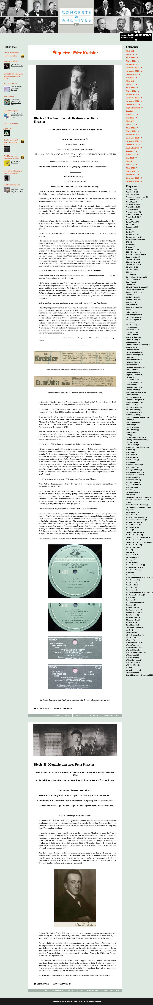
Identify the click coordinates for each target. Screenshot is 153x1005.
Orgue (130, 510)
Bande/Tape (132, 222)
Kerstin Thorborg (134, 412)
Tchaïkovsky (132, 615)
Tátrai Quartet (132, 625)
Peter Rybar (131, 515)
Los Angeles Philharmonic (137, 440)
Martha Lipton (132, 457)
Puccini (130, 530)
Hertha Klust (132, 370)
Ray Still (130, 552)
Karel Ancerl (132, 405)
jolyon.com (8, 128)
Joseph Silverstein (134, 402)
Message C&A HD (134, 470)
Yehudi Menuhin (134, 670)
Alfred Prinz (131, 202)
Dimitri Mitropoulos (135, 289)
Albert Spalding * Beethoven (16, 162)
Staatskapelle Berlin (111, 715)
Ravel (129, 550)
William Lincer (132, 657)
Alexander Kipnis (134, 199)
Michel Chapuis (133, 477)
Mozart (130, 490)
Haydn (130, 357)
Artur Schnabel (133, 217)
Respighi (130, 560)
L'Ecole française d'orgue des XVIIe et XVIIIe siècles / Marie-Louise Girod (17, 190)
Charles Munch (133, 262)
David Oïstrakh (133, 279)
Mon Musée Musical (11, 53)
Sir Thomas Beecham (135, 595)
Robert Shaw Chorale (135, 565)
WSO (129, 667)
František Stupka (134, 325)
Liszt (129, 435)
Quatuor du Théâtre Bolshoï (138, 537)
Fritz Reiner (132, 332)
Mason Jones (132, 460)
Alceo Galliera (132, 194)
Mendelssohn (92, 990)
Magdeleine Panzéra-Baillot (138, 447)
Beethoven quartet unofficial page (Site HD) (11, 142)
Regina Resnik (132, 557)
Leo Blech (94, 715)
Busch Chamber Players (136, 254)
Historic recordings (11, 124)
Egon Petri (131, 302)
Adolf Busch (132, 192)
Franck (130, 322)
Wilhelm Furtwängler (136, 652)
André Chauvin (133, 207)
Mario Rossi (131, 455)
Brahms (67, 715)
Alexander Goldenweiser (137, 197)
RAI (128, 547)
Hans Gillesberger (134, 355)
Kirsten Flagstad (133, 415)
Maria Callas (132, 452)
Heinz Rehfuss (133, 362)
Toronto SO (131, 622)
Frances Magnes (133, 319)
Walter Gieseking (134, 642)
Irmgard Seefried (134, 382)
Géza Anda (131, 347)
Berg (129, 229)
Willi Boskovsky (133, 662)
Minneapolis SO (133, 480)
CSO (129, 272)
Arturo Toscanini (134, 214)
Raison (135, 547)
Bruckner (131, 247)
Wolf (129, 665)
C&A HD (68, 708)
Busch (137, 252)
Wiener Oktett (132, 650)
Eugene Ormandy (134, 307)
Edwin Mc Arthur (133, 299)
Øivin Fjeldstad (133, 672)
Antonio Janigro (133, 212)
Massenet (131, 462)
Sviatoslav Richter (134, 610)
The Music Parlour (10, 56)
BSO (129, 252)
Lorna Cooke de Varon (136, 437)
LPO (129, 442)
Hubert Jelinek (133, 372)
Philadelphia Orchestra (136, 517)
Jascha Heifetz (133, 390)
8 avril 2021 (57, 984)
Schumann (131, 590)
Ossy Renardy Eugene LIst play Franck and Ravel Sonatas (16, 102)
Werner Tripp (132, 645)
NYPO (130, 502)
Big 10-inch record (10, 83)
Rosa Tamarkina (133, 570)
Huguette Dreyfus (134, 375)
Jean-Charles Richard (136, 392)
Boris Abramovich (134, 237)
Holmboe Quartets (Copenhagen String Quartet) (17, 115)
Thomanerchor (133, 620)
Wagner (130, 640)
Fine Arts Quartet (134, 317)
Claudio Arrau (132, 269)
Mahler (130, 450)
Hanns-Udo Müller (134, 352)
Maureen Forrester (134, 465)
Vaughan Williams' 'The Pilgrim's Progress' (16, 88)
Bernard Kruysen (134, 234)
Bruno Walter (132, 249)
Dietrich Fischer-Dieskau (137, 287)
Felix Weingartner (134, 314)
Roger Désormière (134, 567)
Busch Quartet (133, 257)
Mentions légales (94, 1001)
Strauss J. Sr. (132, 607)
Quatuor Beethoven (135, 532)
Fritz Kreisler (80, 715)
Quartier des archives (12, 185)
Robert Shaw (132, 562)
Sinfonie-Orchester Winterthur (139, 592)
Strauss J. (131, 605)
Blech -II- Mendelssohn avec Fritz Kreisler (64, 764)
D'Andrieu (131, 274)
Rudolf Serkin (132, 585)
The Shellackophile (11, 111)
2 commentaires (44, 984)
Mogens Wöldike (133, 485)
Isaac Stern (131, 385)
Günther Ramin (133, 350)
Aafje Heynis (132, 189)
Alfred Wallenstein (134, 204)
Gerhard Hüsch (133, 337)
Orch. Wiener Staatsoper (137, 505)
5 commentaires (44, 708)
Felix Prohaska (132, 312)
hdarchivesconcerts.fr (136, 35)
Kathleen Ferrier (133, 410)
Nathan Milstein (133, 492)
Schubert (131, 587)
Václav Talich (132, 637)
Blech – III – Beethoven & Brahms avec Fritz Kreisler (66, 119)
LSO (81, 990)
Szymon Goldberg (134, 612)
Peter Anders (132, 512)
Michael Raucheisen (135, 475)
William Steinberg (134, 660)
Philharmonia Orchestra (136, 520)
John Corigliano (133, 397)
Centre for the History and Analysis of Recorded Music (13, 76)
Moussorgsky (132, 487)
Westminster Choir (134, 647)
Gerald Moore (132, 335)
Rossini (130, 572)
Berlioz (130, 232)
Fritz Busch (131, 327)
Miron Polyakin (133, 482)
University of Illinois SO (136, 627)
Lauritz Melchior (133, 422)
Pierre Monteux (133, 525)
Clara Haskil (132, 267)
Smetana (130, 597)
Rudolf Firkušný (133, 582)
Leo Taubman (132, 430)
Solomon (131, 600)
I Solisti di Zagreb (134, 387)
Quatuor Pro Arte (134, 545)
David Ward (131, 282)
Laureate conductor (11, 61)
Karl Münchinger (134, 407)
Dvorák (130, 294)
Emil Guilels (131, 304)
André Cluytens (133, 209)
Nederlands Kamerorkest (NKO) (139, 497)
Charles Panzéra (133, 264)
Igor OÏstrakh (132, 380)
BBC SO (130, 224)
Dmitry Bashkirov (134, 292)
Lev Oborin (131, 432)
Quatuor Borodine (134, 535)
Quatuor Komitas (133, 540)
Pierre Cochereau (134, 522)
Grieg (137, 340)
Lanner (130, 420)
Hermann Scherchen (135, 367)
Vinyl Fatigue (9, 96)
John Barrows (132, 395)
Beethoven (55, 715)
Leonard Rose (132, 427)
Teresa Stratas (133, 617)
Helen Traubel (132, 365)
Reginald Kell (132, 555)
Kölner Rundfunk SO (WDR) (137, 417)
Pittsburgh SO (132, 527)
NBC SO (130, 495)
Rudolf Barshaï (133, 580)
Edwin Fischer (132, 297)
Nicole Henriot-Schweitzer (137, 500)
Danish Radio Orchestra (136, 277)
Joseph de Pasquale (135, 400)
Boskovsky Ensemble (135, 239)
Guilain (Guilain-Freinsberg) (138, 345)
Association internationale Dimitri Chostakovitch (13, 172)
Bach (129, 219)
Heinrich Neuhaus (134, 360)
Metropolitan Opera (135, 472)
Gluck (129, 340)
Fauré (129, 309)
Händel (130, 377)
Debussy (131, 284)
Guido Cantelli (133, 342)
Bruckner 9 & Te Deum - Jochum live (17, 65)
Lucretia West (132, 445)
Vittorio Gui (131, 632)
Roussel (130, 575)
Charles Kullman (133, 259)
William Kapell (132, 655)
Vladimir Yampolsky (135, 635)
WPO (136, 665)
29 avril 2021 (58, 708)
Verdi (129, 630)
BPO (45, 990)
